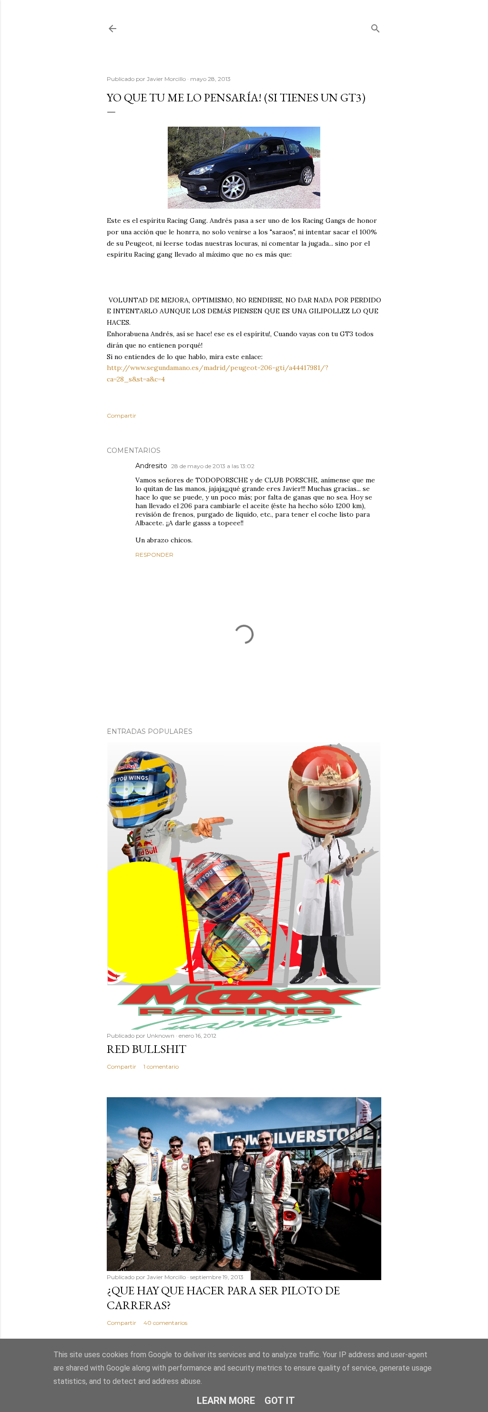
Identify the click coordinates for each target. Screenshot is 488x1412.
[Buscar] (375, 26)
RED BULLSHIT (146, 1048)
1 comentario (161, 1066)
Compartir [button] (121, 415)
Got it (279, 1400)
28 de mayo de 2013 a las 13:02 (212, 466)
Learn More (226, 1400)
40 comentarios (165, 1322)
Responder (154, 554)
